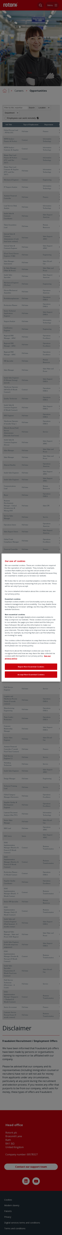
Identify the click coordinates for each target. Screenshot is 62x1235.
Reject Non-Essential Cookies (31, 667)
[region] (31, 617)
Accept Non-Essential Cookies (31, 674)
